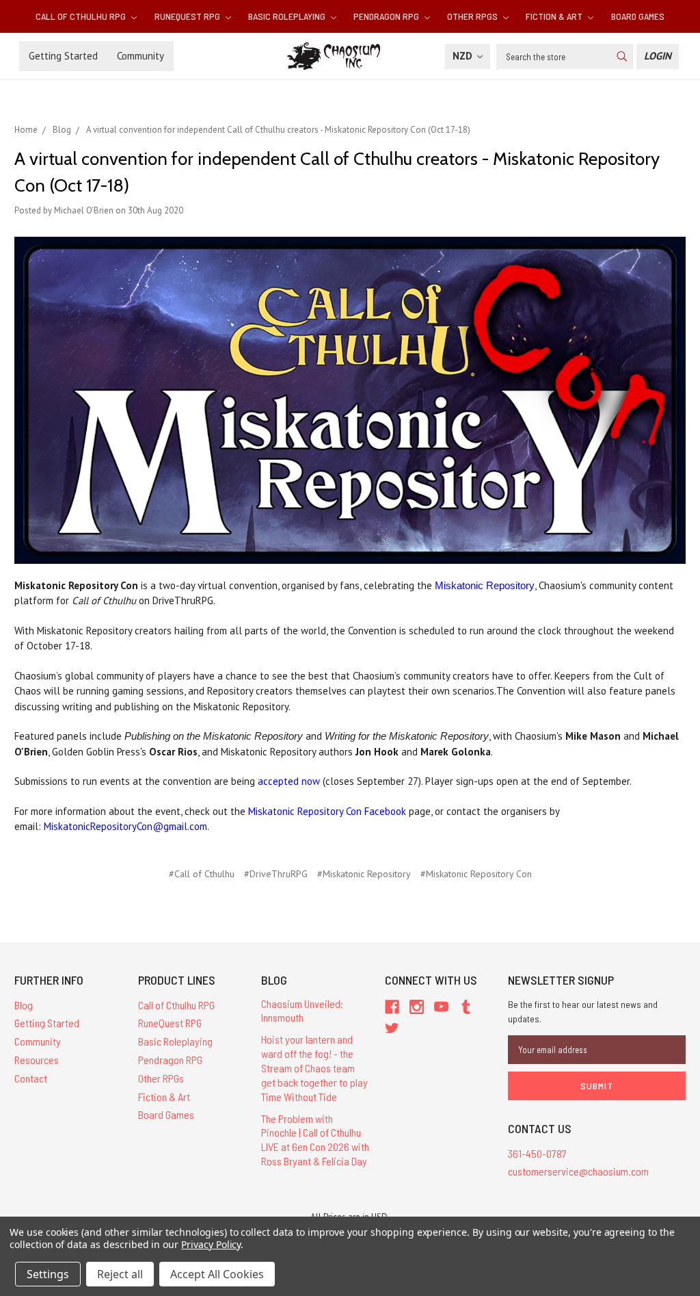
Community (140, 55)
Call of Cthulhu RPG (82, 16)
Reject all (120, 1274)
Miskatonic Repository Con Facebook (327, 811)
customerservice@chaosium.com (578, 1171)
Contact (30, 1078)
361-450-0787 (537, 1153)
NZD (464, 55)
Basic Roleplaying (287, 16)
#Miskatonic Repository (364, 874)
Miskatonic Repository (485, 585)
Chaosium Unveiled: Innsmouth (302, 1010)
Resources (36, 1059)
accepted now (289, 781)
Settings (48, 1274)
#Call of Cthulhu (201, 874)
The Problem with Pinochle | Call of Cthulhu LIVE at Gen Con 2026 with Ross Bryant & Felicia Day (315, 1139)
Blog (23, 1004)
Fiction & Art (555, 16)
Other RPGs (473, 16)
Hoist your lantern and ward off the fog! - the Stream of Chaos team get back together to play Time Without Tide (314, 1067)
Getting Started (63, 55)
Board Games (637, 16)
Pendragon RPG (387, 16)
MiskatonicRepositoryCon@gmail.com (125, 826)
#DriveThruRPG (276, 874)
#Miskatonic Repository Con (476, 874)
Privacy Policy (211, 1244)
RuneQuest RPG (188, 16)
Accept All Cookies (217, 1274)
